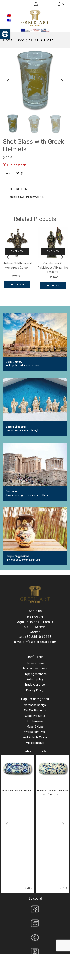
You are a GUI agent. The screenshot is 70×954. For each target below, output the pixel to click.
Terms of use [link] (35, 663)
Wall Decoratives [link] (35, 732)
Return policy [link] (35, 679)
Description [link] (18, 189)
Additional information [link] (27, 197)
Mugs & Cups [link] (35, 726)
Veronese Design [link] (35, 705)
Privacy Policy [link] (35, 690)
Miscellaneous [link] (35, 743)
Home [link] (7, 40)
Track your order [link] (35, 684)
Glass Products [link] (35, 715)
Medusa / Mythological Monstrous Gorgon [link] (17, 265)
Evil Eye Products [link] (35, 710)
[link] (5, 34)
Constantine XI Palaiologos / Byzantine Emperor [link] (53, 268)
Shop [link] (21, 40)
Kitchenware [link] (35, 721)
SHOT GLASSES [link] (41, 40)
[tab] (35, 189)
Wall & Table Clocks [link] (35, 737)
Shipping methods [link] (35, 674)
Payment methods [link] (35, 668)
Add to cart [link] (17, 284)
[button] (8, 81)
